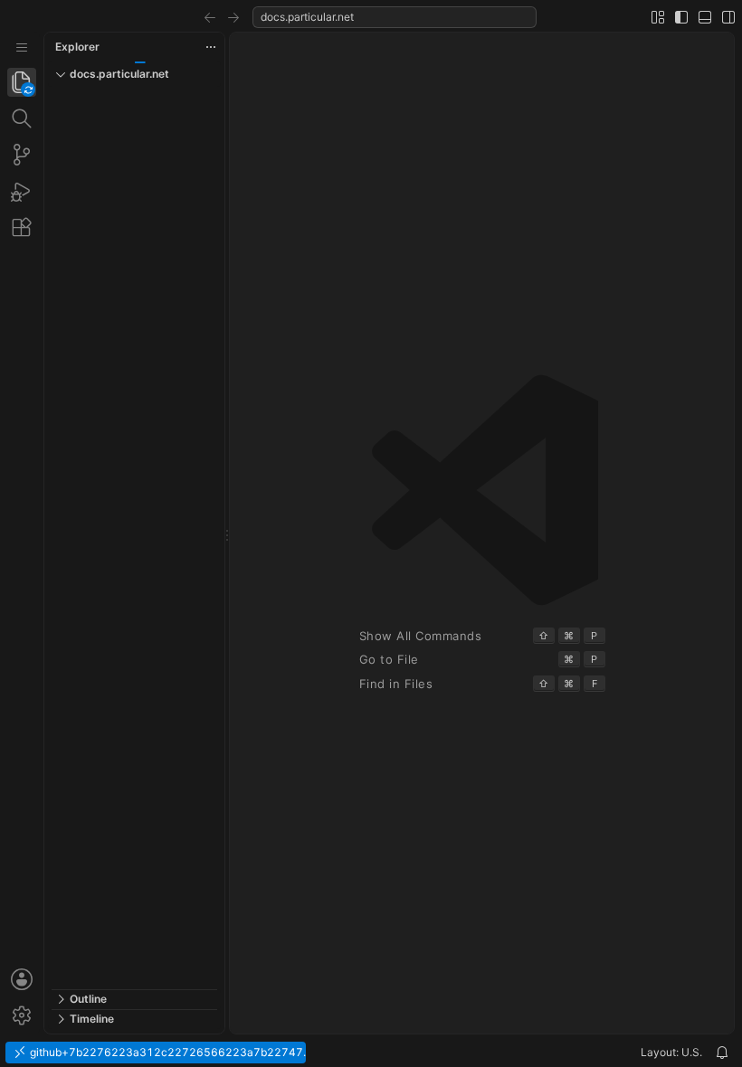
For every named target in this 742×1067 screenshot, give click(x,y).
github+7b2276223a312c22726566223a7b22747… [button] (166, 1052)
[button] (210, 17)
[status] (371, 1052)
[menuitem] (21, 47)
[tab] (21, 82)
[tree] (134, 538)
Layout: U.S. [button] (671, 1052)
